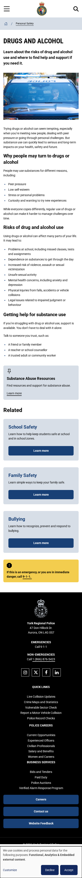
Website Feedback (41, 823)
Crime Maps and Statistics (41, 702)
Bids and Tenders (41, 772)
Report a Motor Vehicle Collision (41, 712)
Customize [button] (10, 870)
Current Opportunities (41, 735)
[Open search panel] (76, 8)
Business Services (41, 762)
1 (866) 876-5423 (43, 659)
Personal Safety (25, 23)
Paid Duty (41, 777)
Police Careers (41, 725)
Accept (68, 870)
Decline (49, 870)
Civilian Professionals (41, 746)
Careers (41, 799)
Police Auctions (41, 782)
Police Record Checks (41, 718)
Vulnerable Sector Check (41, 707)
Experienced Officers (41, 740)
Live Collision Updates (41, 696)
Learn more (41, 450)
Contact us (41, 811)
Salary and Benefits (41, 751)
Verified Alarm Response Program (41, 788)
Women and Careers (41, 756)
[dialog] (41, 862)
